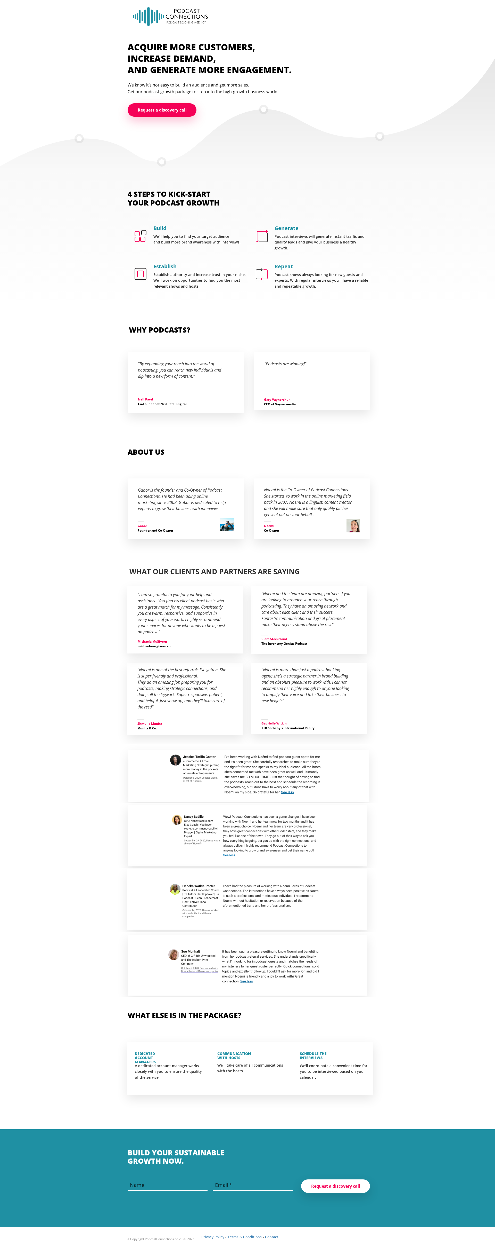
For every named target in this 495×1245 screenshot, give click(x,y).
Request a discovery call (335, 1186)
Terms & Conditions (245, 1236)
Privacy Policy (212, 1236)
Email (221, 1184)
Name (137, 1184)
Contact (271, 1236)
